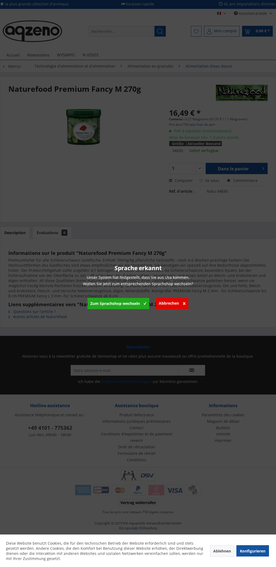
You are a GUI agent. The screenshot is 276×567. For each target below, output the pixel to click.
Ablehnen (222, 551)
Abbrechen (169, 303)
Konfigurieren (252, 551)
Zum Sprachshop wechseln (115, 303)
